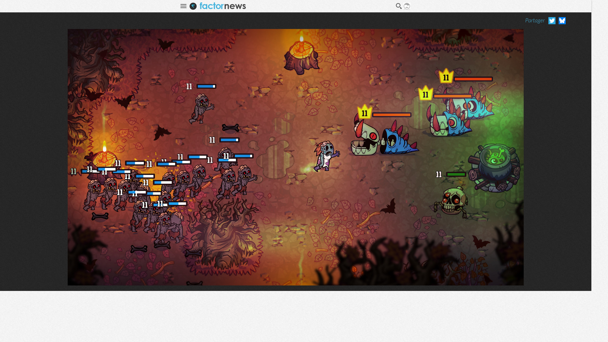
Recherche (399, 6)
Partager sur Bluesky (562, 20)
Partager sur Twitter (552, 20)
